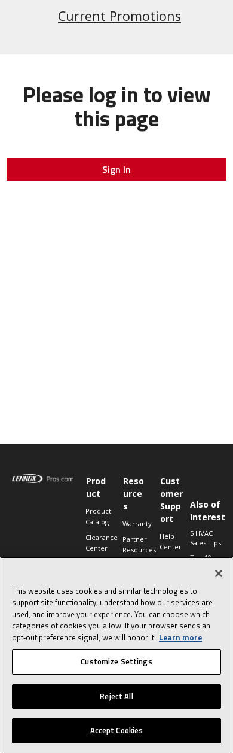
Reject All (116, 696)
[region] (116, 655)
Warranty (135, 523)
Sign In (116, 169)
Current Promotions (119, 16)
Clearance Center (98, 542)
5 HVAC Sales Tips (205, 538)
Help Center (171, 541)
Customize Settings (116, 661)
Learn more (180, 637)
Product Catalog (98, 516)
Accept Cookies (116, 730)
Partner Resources (135, 544)
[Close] (219, 573)
